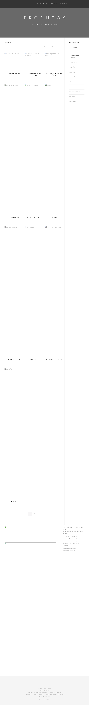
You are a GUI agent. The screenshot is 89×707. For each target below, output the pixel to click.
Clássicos (73, 82)
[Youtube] (47, 685)
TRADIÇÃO (72, 67)
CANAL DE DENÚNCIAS (44, 696)
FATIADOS (72, 97)
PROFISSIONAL (73, 62)
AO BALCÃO (72, 102)
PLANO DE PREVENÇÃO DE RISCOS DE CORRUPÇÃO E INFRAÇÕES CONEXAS (44, 694)
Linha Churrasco (74, 77)
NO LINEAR (47, 24)
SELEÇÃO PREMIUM (74, 87)
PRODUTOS (39, 24)
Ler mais (13, 77)
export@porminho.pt (69, 550)
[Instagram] (44, 685)
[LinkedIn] (41, 685)
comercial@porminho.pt (70, 548)
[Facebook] (38, 685)
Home (32, 24)
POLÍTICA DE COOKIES (44, 690)
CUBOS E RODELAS (74, 92)
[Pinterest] (50, 685)
